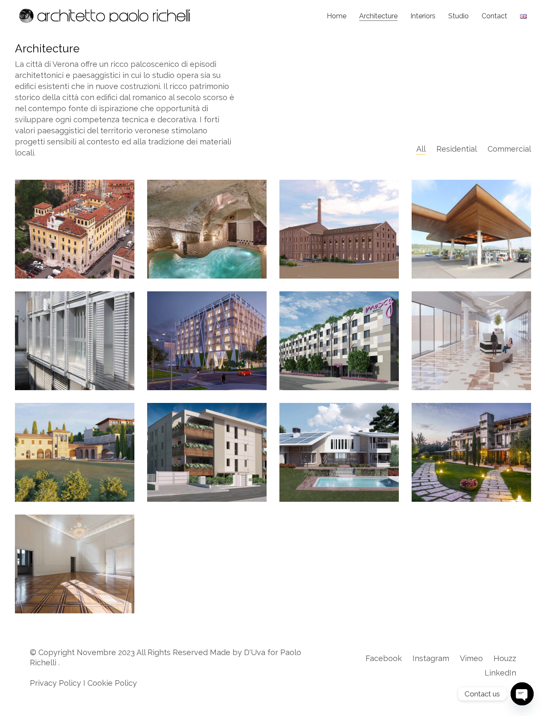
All (421, 148)
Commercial (509, 148)
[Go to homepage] (104, 16)
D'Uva (254, 652)
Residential (456, 148)
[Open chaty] (522, 693)
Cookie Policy (112, 683)
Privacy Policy (55, 683)
